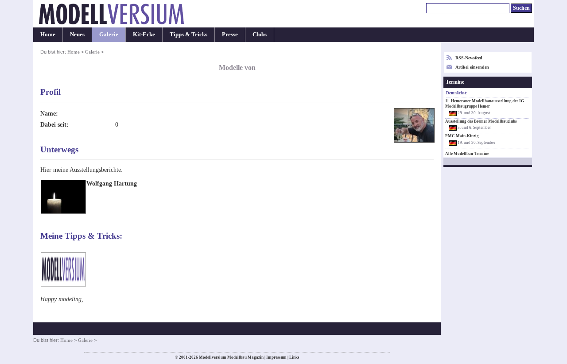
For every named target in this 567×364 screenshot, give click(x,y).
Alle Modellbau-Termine (467, 153)
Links (294, 357)
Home (47, 34)
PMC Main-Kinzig (462, 136)
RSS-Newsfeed (468, 57)
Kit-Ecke (144, 34)
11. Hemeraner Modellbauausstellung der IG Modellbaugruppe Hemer (484, 103)
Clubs (259, 34)
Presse (230, 34)
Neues (77, 34)
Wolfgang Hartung (111, 183)
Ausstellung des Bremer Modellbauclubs (481, 121)
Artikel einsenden (472, 67)
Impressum (276, 357)
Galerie (108, 34)
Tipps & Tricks (188, 34)
